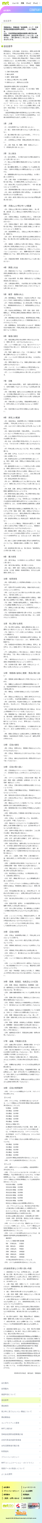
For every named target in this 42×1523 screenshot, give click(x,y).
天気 (22, 3)
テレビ (28, 3)
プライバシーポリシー (11, 1491)
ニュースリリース (29, 1487)
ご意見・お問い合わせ (11, 1498)
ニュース (15, 3)
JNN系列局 (27, 1498)
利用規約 (26, 1494)
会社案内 (7, 1487)
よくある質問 (27, 1491)
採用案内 (7, 1494)
